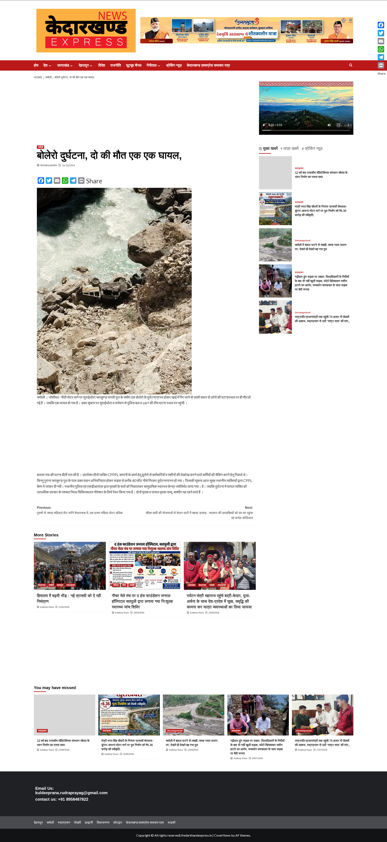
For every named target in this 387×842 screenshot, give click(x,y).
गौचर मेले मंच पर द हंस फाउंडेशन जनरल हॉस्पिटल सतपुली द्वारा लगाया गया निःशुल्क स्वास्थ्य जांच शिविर (142, 601)
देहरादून (84, 65)
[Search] (350, 65)
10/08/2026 (192, 750)
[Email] (381, 41)
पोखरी (77, 822)
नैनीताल (152, 65)
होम (36, 65)
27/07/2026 (321, 750)
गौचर (124, 585)
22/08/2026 (63, 750)
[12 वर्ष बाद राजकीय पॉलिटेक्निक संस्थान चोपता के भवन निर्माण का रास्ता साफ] (64, 715)
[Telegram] (381, 57)
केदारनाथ (41, 585)
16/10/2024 (68, 165)
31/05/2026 (63, 607)
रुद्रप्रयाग (71, 585)
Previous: (80, 510)
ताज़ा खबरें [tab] (290, 148)
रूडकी (171, 822)
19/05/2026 (138, 612)
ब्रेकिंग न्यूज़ (174, 65)
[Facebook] (381, 25)
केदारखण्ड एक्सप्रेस (48, 165)
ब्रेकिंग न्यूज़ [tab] (313, 148)
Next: (199, 513)
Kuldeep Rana (47, 607)
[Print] (381, 65)
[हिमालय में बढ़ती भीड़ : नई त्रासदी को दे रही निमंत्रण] (70, 566)
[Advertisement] (145, 111)
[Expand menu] (50, 65)
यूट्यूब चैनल (133, 65)
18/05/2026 (213, 612)
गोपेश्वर (116, 585)
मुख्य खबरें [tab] (270, 148)
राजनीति (115, 65)
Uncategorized (302, 241)
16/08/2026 (128, 754)
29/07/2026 (257, 758)
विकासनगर (103, 822)
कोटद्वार (117, 822)
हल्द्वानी (89, 822)
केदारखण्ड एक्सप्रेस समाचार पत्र (208, 65)
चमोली (40, 147)
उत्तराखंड (63, 65)
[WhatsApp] (381, 49)
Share (94, 181)
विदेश (101, 65)
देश (45, 65)
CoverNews (222, 835)
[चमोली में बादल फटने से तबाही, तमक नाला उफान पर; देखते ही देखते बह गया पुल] (275, 244)
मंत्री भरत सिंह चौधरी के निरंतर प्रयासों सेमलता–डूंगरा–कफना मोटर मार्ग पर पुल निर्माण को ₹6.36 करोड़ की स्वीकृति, (321, 211)
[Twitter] (381, 33)
